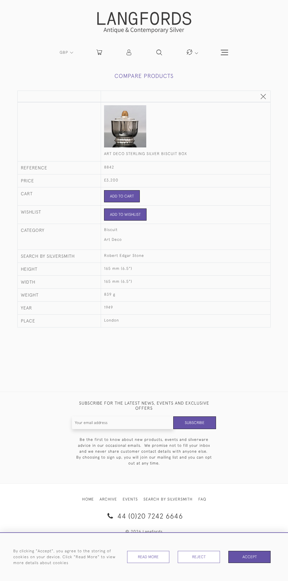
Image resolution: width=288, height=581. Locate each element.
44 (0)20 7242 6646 (149, 516)
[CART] (99, 52)
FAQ (202, 499)
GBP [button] (64, 52)
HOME (88, 499)
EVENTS (130, 499)
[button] (129, 52)
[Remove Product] (263, 96)
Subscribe (194, 422)
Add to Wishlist (125, 214)
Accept (249, 557)
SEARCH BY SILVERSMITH (168, 499)
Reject (199, 557)
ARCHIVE (108, 499)
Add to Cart (122, 196)
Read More (148, 557)
